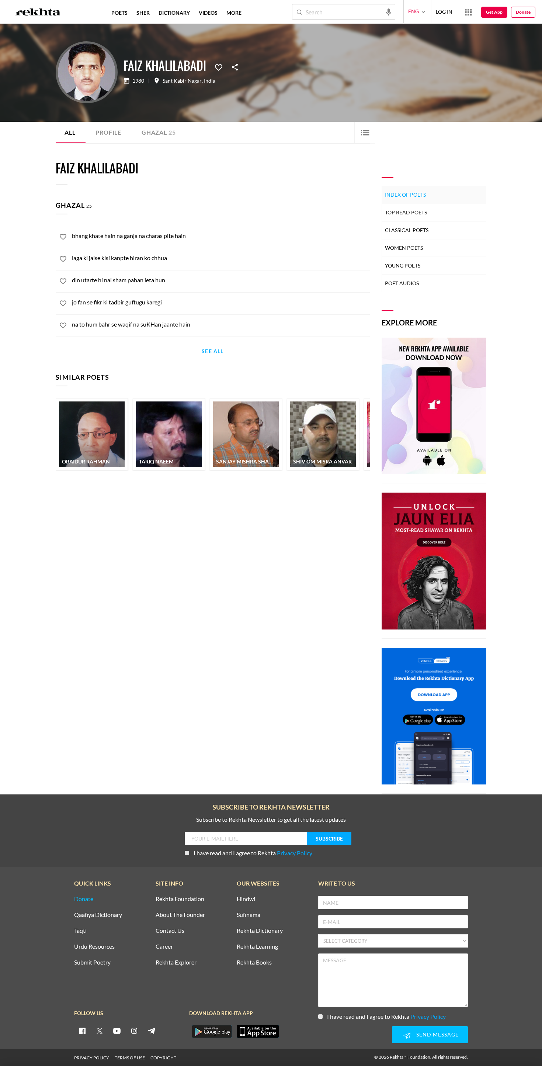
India (209, 80)
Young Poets (402, 265)
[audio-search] (388, 11)
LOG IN (444, 11)
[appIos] (258, 1031)
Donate (523, 12)
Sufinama (248, 915)
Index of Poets (405, 195)
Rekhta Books (254, 962)
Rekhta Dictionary (260, 931)
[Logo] (38, 13)
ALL (70, 132)
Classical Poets (406, 230)
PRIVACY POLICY (91, 1057)
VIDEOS (208, 13)
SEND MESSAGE (437, 1034)
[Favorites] (218, 66)
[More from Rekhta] (468, 11)
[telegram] (151, 1030)
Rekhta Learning (257, 946)
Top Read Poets (406, 212)
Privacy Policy (294, 852)
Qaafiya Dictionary (98, 915)
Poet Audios (402, 283)
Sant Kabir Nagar (182, 80)
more (234, 13)
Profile (108, 132)
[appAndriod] (212, 1031)
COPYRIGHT (163, 1057)
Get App (494, 12)
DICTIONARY (174, 13)
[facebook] (82, 1030)
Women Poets (404, 248)
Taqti (80, 931)
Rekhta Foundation (180, 899)
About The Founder (180, 915)
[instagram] (134, 1030)
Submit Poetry (92, 962)
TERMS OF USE (130, 1057)
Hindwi (246, 899)
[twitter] (99, 1030)
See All (212, 351)
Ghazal (159, 132)
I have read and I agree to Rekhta (253, 852)
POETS (119, 13)
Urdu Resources (94, 946)
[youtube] (117, 1030)
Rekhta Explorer (176, 962)
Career (164, 946)
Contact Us (170, 931)
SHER (143, 13)
